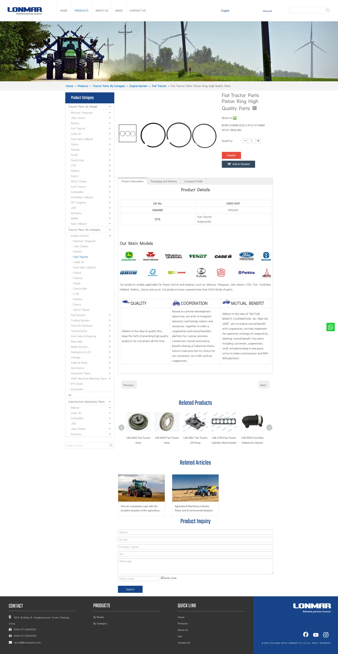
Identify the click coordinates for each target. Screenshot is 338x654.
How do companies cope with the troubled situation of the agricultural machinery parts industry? (140, 509)
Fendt (74, 155)
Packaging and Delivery (164, 181)
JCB (73, 208)
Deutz (74, 176)
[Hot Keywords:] (327, 10)
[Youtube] (316, 635)
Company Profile (193, 181)
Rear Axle (76, 341)
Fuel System (78, 315)
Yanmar (75, 149)
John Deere (78, 118)
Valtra (74, 144)
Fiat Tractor (78, 128)
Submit (130, 589)
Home (181, 617)
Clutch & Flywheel (81, 325)
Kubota (75, 123)
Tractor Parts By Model (82, 106)
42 (69, 395)
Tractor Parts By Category (84, 229)
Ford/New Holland (82, 197)
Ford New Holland (82, 139)
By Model (98, 617)
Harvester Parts (80, 373)
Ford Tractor (78, 186)
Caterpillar (77, 192)
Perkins (75, 170)
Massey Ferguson (82, 112)
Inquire (231, 155)
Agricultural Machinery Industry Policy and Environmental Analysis (194, 508)
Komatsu (76, 213)
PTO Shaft (77, 384)
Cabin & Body (79, 362)
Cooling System (80, 320)
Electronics (77, 368)
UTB (73, 165)
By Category (100, 623)
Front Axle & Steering (83, 336)
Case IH (76, 133)
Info (180, 636)
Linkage (75, 357)
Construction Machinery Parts (86, 401)
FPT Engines (78, 202)
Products (183, 623)
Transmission (79, 331)
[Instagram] (326, 635)
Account (267, 11)
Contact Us (184, 642)
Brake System (79, 347)
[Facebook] (306, 635)
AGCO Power (79, 181)
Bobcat (75, 407)
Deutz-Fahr (77, 160)
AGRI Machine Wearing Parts (89, 378)
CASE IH (79, 262)
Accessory (77, 389)
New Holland (78, 223)
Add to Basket (241, 164)
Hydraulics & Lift (81, 352)
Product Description (132, 181)
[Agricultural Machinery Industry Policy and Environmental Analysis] (195, 488)
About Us (183, 630)
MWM (74, 218)
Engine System (80, 235)
